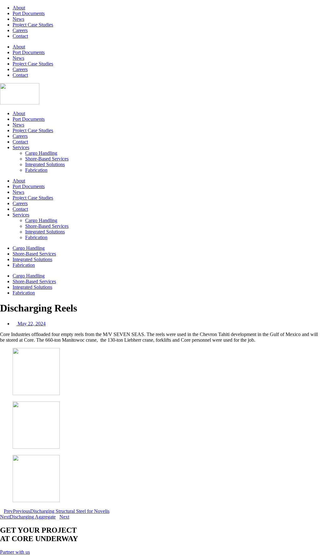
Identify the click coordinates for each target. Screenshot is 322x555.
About (19, 7)
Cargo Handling (41, 153)
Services (21, 147)
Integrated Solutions (45, 164)
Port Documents (29, 13)
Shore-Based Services (47, 158)
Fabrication (36, 170)
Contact (20, 36)
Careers (20, 30)
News (18, 19)
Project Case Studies (33, 24)
